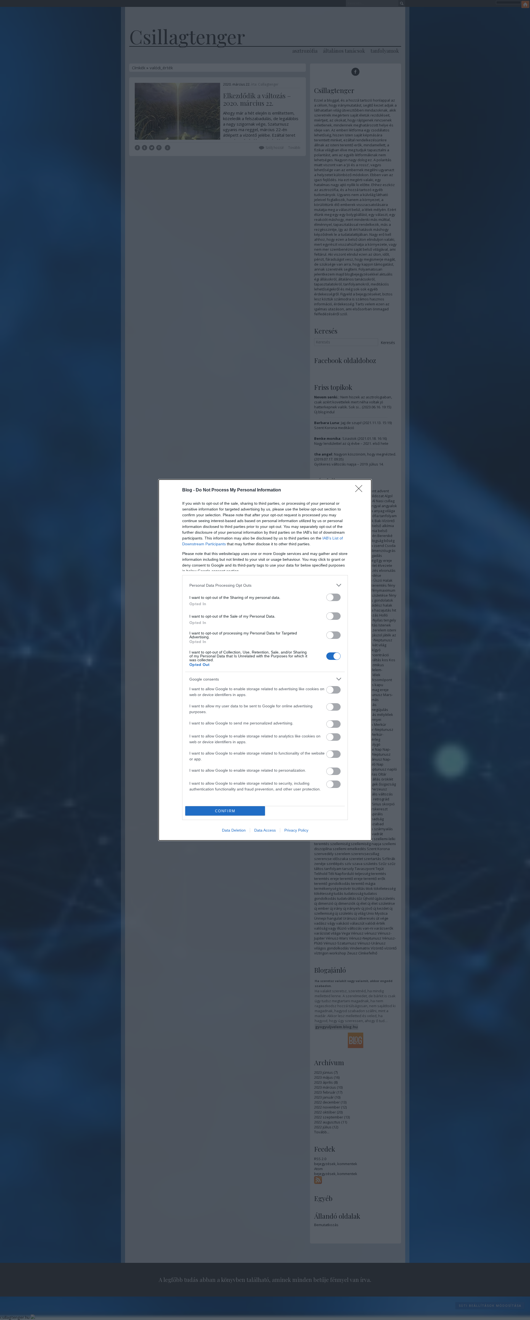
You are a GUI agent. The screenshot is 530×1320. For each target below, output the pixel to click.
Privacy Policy (296, 830)
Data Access (265, 830)
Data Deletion (234, 830)
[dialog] (265, 660)
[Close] (360, 490)
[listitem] (265, 585)
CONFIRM (225, 811)
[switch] (333, 597)
